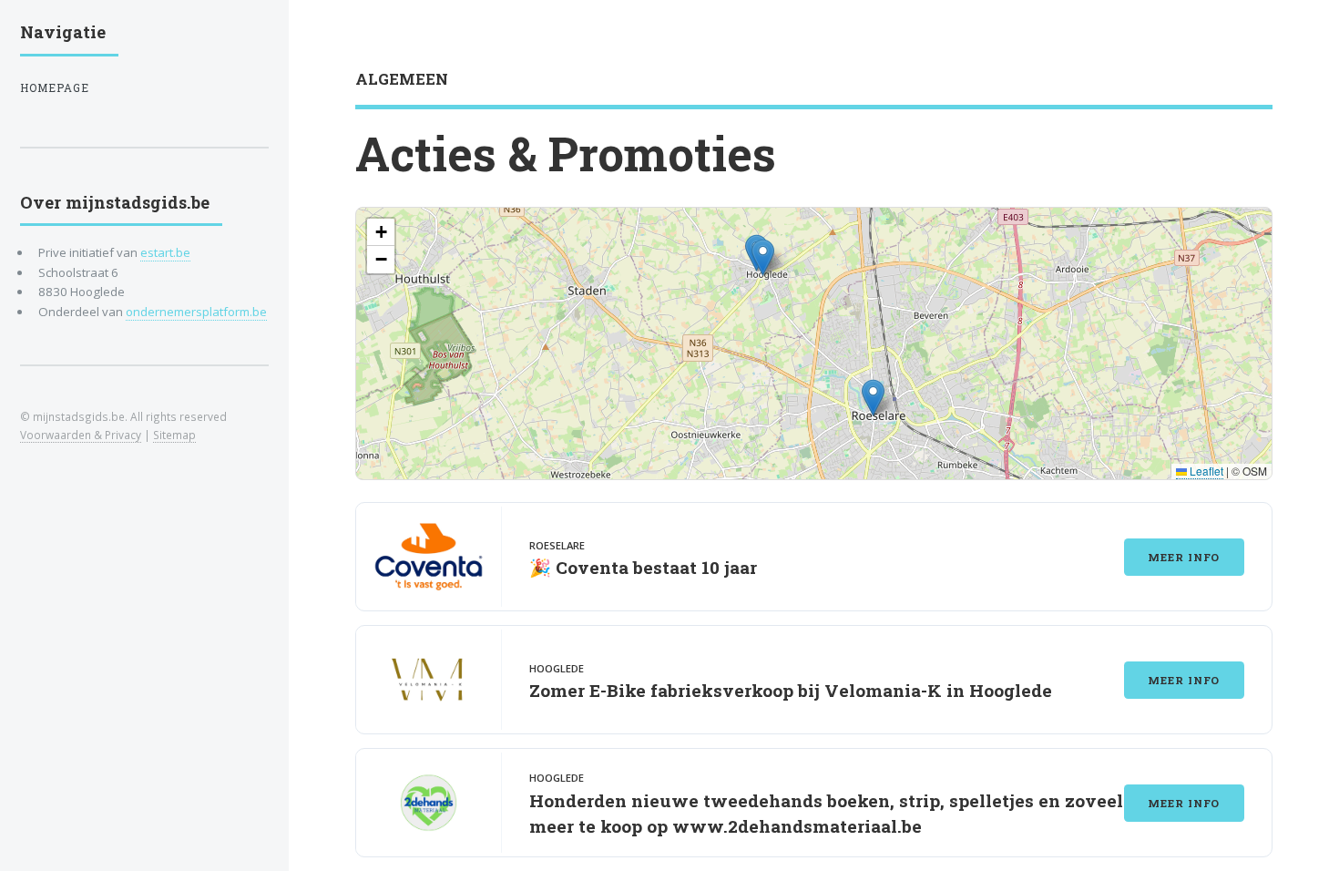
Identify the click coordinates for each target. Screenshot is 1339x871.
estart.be (165, 252)
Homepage (54, 88)
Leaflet (1205, 470)
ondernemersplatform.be (196, 311)
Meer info (1184, 557)
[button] (873, 397)
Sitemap (174, 434)
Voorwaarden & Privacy (80, 434)
